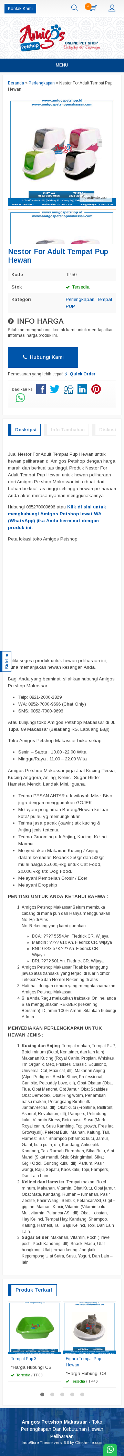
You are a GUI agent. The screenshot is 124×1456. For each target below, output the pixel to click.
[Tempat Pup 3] (34, 1327)
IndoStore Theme (37, 1442)
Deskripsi (26, 429)
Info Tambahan (68, 429)
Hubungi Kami (46, 357)
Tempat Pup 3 (24, 1358)
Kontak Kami (20, 8)
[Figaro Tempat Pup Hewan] (89, 1327)
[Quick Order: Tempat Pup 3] (56, 1348)
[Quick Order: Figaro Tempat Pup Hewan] (111, 1348)
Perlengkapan (80, 299)
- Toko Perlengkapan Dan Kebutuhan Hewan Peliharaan (62, 1429)
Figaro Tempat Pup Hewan (83, 1361)
